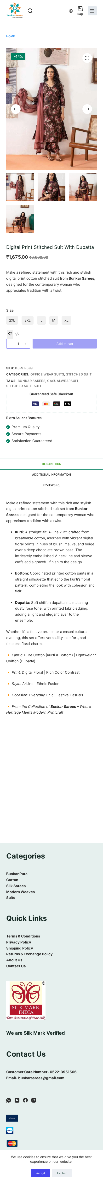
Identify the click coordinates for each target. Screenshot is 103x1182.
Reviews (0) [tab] (52, 485)
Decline (62, 1173)
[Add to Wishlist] (10, 334)
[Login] (71, 11)
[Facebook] (25, 1100)
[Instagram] (33, 1100)
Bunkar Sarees (31, 381)
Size (10, 310)
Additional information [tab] (51, 474)
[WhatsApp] (8, 1100)
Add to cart (64, 344)
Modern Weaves (20, 892)
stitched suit (19, 386)
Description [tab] (51, 464)
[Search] (30, 10)
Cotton (12, 880)
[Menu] (92, 10)
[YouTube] (17, 1100)
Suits (10, 897)
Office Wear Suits (47, 374)
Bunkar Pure (17, 874)
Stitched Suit (79, 374)
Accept (40, 1173)
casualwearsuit (62, 381)
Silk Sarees (16, 886)
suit (38, 386)
